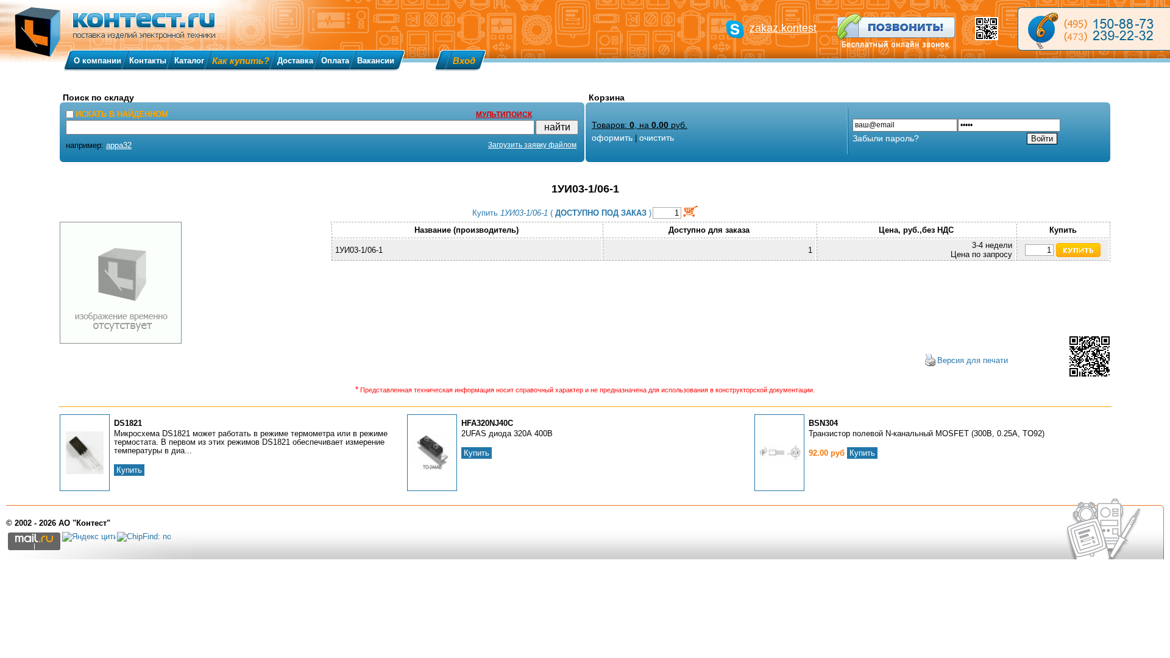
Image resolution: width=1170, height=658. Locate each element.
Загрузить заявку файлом (532, 145)
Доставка (295, 60)
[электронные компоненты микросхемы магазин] (1094, 29)
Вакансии (375, 60)
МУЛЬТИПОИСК (504, 114)
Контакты (147, 60)
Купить (129, 470)
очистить (656, 138)
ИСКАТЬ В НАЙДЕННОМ (122, 114)
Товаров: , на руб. (639, 125)
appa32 (119, 145)
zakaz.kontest (783, 28)
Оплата (335, 60)
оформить (612, 138)
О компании (97, 60)
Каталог (189, 60)
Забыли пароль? (886, 138)
